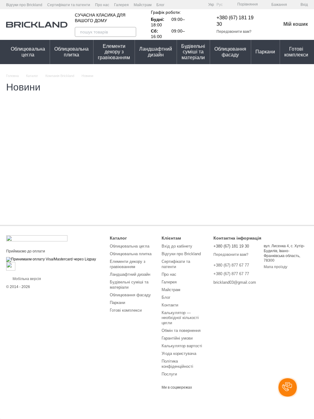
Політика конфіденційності (177, 364)
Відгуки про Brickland (24, 5)
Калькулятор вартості (182, 346)
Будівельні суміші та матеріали (193, 52)
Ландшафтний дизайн (155, 51)
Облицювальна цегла (28, 51)
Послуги (169, 374)
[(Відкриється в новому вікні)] (10, 266)
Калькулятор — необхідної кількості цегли (180, 317)
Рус (219, 4)
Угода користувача (179, 353)
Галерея (121, 5)
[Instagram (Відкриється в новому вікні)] (177, 4)
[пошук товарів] (131, 32)
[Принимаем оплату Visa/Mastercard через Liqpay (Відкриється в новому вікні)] (51, 259)
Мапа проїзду (275, 267)
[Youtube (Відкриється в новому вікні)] (192, 4)
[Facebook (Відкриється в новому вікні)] (184, 4)
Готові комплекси (296, 51)
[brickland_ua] (36, 238)
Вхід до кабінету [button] (177, 246)
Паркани (265, 51)
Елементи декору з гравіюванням (114, 52)
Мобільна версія (26, 279)
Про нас (102, 5)
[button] (287, 387)
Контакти (170, 305)
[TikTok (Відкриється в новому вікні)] (199, 4)
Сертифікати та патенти (68, 5)
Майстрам (142, 5)
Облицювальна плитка (71, 51)
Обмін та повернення (181, 330)
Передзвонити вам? (233, 31)
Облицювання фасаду (230, 51)
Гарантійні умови (177, 338)
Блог (160, 5)
